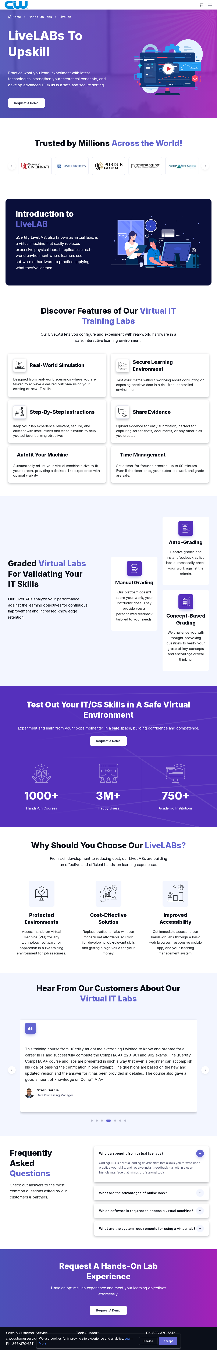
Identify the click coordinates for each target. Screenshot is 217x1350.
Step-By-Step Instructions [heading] (62, 412)
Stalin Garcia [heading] (48, 1090)
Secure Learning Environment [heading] (153, 365)
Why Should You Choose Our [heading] (108, 845)
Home (17, 17)
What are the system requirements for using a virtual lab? (147, 1228)
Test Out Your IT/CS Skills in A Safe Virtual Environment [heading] (108, 710)
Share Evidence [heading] (152, 412)
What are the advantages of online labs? (133, 1193)
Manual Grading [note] (134, 582)
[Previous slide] (12, 166)
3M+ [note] (108, 795)
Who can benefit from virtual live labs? (131, 1153)
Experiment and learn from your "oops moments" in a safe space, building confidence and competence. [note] (108, 728)
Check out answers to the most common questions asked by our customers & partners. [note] (38, 1191)
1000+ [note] (41, 795)
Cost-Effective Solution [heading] (108, 918)
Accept (168, 1341)
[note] (19, 365)
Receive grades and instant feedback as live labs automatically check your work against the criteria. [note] (186, 563)
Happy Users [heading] (108, 808)
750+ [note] (175, 795)
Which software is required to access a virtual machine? (146, 1211)
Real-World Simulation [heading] (57, 365)
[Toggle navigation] (210, 5)
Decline (148, 1341)
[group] (35, 166)
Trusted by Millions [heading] (108, 143)
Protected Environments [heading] (41, 918)
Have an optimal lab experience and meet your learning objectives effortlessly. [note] (108, 1291)
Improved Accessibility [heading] (176, 918)
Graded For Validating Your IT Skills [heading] (47, 574)
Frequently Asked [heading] (31, 1163)
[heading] (186, 542)
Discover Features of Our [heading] (108, 316)
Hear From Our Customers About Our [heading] (108, 993)
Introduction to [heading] (45, 219)
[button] (92, 1121)
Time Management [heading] (143, 455)
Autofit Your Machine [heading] (42, 455)
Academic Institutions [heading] (176, 808)
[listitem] (36, 17)
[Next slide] (205, 166)
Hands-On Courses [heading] (41, 808)
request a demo (26, 103)
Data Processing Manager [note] (55, 1095)
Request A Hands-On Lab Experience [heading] (108, 1271)
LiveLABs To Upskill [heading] (45, 43)
